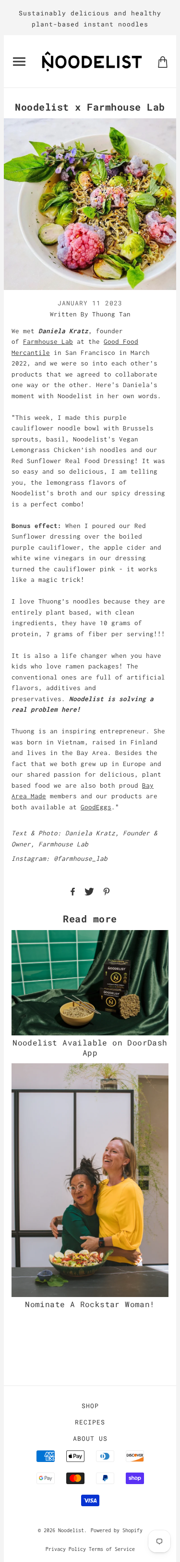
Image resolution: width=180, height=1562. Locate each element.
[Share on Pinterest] (106, 891)
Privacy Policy (66, 1549)
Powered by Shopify (117, 1530)
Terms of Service (112, 1549)
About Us (90, 1438)
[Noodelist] (92, 60)
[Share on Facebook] (73, 891)
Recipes (90, 1422)
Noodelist (71, 1530)
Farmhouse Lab (48, 341)
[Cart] (162, 61)
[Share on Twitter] (89, 891)
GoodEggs (96, 807)
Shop (90, 1405)
